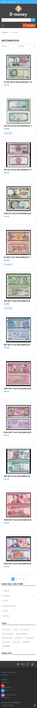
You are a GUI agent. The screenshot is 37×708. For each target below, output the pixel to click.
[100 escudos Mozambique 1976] (18, 111)
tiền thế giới (26, 642)
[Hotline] (3, 686)
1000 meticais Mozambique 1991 (20, 520)
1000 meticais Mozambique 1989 (20, 388)
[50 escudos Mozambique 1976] (18, 67)
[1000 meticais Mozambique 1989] (18, 374)
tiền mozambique (8, 634)
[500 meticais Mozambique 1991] (18, 461)
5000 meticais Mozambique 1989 (20, 432)
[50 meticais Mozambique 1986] (18, 242)
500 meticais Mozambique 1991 (19, 476)
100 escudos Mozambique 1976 (19, 126)
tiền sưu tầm (16, 642)
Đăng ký (4, 2)
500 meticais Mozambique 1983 (19, 344)
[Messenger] (3, 695)
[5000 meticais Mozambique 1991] (18, 549)
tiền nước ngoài (7, 638)
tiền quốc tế (6, 642)
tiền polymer (19, 638)
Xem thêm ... (7, 646)
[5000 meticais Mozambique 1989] (18, 417)
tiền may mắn (25, 630)
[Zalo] (3, 690)
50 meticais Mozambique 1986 (19, 257)
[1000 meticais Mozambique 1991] (18, 505)
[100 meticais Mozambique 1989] (18, 286)
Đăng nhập (12, 2)
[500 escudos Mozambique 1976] (18, 155)
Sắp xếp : (4, 46)
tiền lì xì (15, 630)
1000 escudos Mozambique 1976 (20, 213)
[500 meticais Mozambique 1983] (18, 330)
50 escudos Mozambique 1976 (19, 82)
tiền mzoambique (21, 634)
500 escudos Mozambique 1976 (19, 169)
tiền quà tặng (29, 638)
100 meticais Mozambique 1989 (19, 301)
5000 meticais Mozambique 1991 (20, 563)
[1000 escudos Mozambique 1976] (18, 198)
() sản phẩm (30, 25)
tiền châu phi (7, 630)
